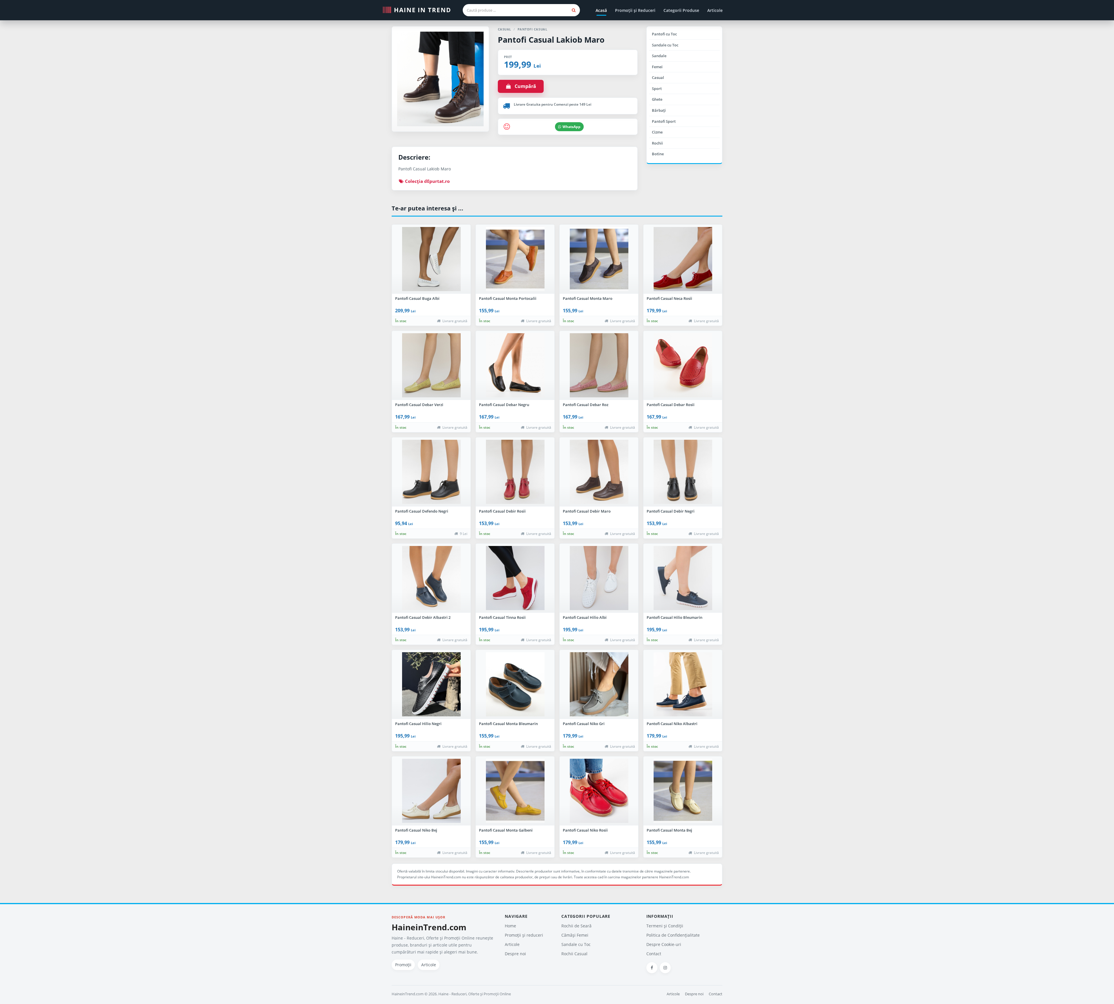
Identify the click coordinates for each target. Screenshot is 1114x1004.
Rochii (657, 143)
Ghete (657, 99)
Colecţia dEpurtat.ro (427, 181)
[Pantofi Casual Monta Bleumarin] (515, 684)
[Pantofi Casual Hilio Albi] (599, 578)
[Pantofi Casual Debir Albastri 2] (431, 578)
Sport (657, 88)
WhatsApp (571, 126)
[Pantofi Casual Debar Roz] (599, 365)
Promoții (403, 964)
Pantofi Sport (664, 121)
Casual (658, 77)
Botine (658, 153)
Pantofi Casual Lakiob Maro (551, 39)
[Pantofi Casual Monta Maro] (599, 259)
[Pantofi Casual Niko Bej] (431, 790)
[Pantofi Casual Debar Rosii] (682, 365)
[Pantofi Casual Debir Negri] (682, 471)
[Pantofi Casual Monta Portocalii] (515, 259)
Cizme (657, 132)
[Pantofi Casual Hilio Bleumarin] (682, 578)
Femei (657, 66)
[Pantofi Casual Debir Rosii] (515, 471)
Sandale (659, 55)
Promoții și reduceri (524, 935)
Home (510, 926)
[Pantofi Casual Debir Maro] (599, 471)
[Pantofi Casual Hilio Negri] (431, 684)
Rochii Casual (574, 953)
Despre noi (515, 953)
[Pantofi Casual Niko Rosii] (599, 790)
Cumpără (523, 86)
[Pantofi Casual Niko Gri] (599, 684)
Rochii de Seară (576, 926)
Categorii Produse (681, 10)
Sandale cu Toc (665, 45)
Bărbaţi (659, 110)
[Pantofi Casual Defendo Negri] (431, 471)
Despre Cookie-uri (663, 944)
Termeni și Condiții (664, 926)
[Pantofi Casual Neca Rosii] (682, 259)
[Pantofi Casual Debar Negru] (515, 365)
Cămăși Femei (574, 935)
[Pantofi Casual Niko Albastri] (682, 684)
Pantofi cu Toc (664, 34)
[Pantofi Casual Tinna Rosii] (515, 578)
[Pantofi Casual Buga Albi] (431, 259)
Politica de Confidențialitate (673, 935)
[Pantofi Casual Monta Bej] (682, 790)
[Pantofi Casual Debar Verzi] (431, 365)
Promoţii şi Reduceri (635, 10)
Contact (653, 953)
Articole (715, 10)
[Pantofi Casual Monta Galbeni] (515, 790)
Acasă (601, 10)
